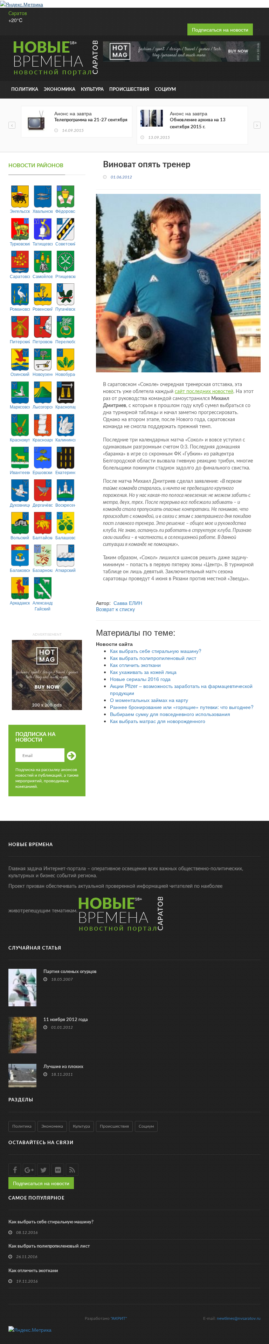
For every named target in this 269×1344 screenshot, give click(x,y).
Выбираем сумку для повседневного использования (170, 713)
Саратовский (20, 276)
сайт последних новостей (204, 391)
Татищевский (43, 243)
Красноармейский (43, 440)
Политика (24, 89)
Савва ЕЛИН (127, 602)
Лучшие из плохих (63, 1067)
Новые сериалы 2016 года (140, 678)
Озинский (20, 374)
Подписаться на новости (220, 29)
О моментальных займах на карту (149, 699)
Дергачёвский (43, 505)
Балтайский (43, 537)
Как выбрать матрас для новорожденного (157, 720)
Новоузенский (43, 374)
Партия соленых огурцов (70, 972)
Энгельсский (20, 211)
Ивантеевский (20, 472)
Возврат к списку (115, 609)
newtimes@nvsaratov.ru (239, 1318)
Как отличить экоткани (135, 664)
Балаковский (20, 570)
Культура (92, 89)
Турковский (20, 243)
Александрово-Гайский (43, 606)
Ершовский (43, 472)
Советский (65, 243)
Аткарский (65, 570)
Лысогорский (43, 407)
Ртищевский (65, 276)
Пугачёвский (65, 309)
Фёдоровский (65, 211)
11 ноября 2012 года (65, 1020)
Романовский (20, 309)
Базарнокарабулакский (43, 570)
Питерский (20, 341)
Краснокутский (20, 440)
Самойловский (43, 276)
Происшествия (129, 89)
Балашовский (65, 537)
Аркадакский (20, 603)
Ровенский (43, 309)
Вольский (20, 537)
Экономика (59, 89)
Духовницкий (20, 505)
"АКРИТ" (119, 1318)
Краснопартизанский (65, 407)
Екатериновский (65, 472)
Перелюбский (65, 341)
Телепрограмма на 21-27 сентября (90, 120)
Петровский (43, 341)
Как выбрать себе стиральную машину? (155, 650)
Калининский (65, 440)
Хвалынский (43, 211)
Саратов (17, 13)
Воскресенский (65, 505)
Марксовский (20, 407)
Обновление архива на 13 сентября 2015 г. (198, 123)
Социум (165, 89)
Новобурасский (65, 374)
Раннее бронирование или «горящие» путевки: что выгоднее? (182, 706)
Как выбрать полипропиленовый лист (153, 657)
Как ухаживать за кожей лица (143, 671)
